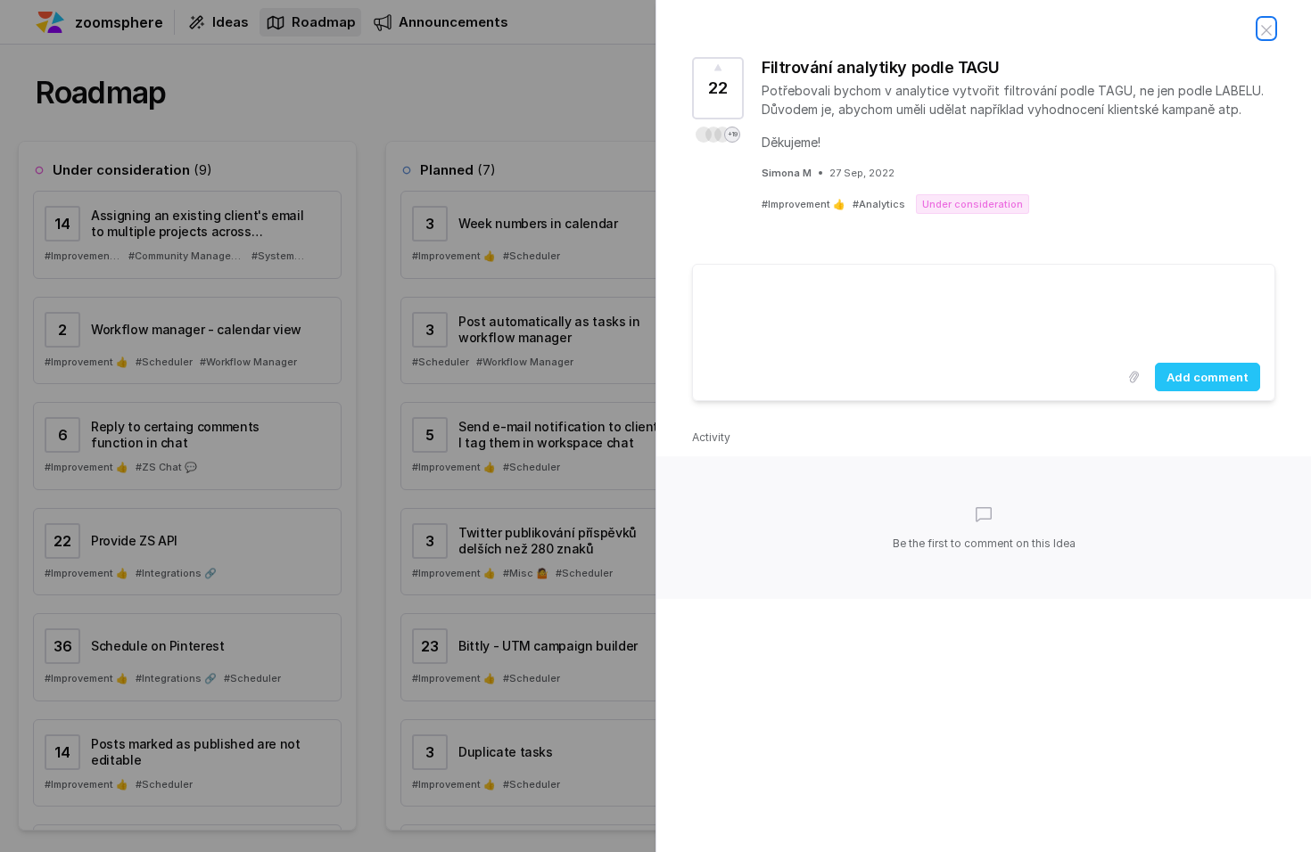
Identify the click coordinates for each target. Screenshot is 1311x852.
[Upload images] (1133, 377)
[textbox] (983, 310)
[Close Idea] (1266, 28)
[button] (718, 135)
